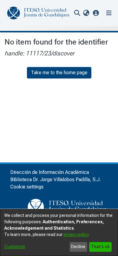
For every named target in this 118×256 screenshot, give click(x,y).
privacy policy (76, 234)
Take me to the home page (59, 72)
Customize (14, 246)
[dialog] (59, 232)
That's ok (100, 246)
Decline (78, 246)
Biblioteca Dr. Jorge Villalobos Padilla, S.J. (55, 179)
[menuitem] (86, 13)
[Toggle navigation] (108, 13)
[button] (96, 13)
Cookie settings (27, 187)
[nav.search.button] (77, 13)
